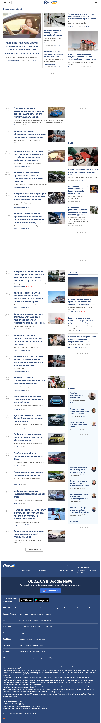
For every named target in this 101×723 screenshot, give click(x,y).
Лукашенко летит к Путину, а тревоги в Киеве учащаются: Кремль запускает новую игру (79, 411)
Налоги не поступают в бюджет (24, 326)
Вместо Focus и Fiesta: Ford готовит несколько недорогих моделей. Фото (29, 399)
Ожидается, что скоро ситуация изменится (28, 424)
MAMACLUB (36, 651)
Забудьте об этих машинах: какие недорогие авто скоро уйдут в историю (28, 437)
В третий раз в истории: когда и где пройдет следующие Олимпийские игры (79, 510)
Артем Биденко (74, 501)
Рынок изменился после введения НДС (26, 226)
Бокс (41, 620)
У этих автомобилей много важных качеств (28, 478)
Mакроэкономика (19, 525)
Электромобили (33, 633)
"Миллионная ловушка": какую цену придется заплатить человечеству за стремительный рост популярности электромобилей (82, 16)
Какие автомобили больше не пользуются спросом (81, 63)
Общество (80, 608)
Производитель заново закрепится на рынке (28, 406)
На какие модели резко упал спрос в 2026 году (53, 39)
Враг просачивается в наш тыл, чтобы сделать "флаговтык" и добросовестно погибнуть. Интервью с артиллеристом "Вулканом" (81, 320)
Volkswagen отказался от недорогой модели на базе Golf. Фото (30, 494)
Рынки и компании (13, 60)
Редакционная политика (65, 570)
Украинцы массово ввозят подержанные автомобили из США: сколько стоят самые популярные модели (22, 48)
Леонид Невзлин (74, 488)
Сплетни (28, 658)
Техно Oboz (71, 26)
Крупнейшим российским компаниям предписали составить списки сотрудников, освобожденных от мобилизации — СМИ (78, 211)
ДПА (43, 626)
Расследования (58, 608)
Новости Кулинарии (40, 639)
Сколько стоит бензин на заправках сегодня (82, 177)
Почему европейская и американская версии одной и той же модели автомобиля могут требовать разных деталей (29, 112)
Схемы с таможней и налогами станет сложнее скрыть (32, 184)
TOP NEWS (73, 273)
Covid (43, 651)
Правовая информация (65, 565)
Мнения (71, 388)
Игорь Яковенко (74, 430)
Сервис (47, 633)
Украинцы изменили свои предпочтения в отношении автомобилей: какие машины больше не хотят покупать (29, 218)
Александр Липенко (75, 515)
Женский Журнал (49, 658)
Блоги (66, 608)
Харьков (26, 614)
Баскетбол (29, 620)
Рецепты (22, 639)
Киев (20, 614)
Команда (41, 565)
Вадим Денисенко (75, 416)
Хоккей (36, 620)
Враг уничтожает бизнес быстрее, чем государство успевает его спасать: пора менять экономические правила (79, 496)
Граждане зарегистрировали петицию (26, 522)
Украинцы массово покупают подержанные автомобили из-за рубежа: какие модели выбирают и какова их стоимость (29, 156)
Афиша (21, 658)
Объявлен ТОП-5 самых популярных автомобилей (22, 57)
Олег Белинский (74, 475)
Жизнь (42, 608)
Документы (42, 570)
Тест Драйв (22, 633)
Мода (40, 658)
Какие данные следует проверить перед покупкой (27, 141)
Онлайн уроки (35, 626)
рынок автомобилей (12, 9)
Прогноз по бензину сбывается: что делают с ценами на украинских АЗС (83, 171)
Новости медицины (25, 651)
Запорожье (34, 614)
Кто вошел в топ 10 (20, 368)
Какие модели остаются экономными (26, 347)
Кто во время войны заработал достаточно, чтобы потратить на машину (37, 284)
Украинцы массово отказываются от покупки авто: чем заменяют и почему (30, 380)
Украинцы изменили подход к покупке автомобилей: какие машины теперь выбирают (52, 32)
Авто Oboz (17, 409)
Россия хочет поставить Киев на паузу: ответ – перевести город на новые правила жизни (79, 470)
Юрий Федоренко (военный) (77, 400)
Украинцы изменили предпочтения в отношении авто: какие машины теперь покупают (28, 339)
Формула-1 (47, 620)
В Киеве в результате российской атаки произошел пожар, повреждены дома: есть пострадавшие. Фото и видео (82, 339)
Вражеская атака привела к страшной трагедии (80, 308)
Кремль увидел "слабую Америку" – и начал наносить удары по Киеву (79, 483)
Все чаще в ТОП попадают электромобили (28, 163)
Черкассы (48, 614)
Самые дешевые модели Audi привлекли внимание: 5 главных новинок (29, 534)
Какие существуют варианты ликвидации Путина (78, 425)
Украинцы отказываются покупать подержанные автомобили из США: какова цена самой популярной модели (28, 297)
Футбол (21, 620)
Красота (34, 658)
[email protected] (25, 708)
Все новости (93, 608)
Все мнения (74, 521)
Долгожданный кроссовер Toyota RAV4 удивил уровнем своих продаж (28, 418)
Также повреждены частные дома (79, 344)
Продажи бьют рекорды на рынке (25, 387)
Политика (19, 608)
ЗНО (47, 626)
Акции (41, 633)
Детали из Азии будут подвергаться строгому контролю (29, 204)
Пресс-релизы (18, 125)
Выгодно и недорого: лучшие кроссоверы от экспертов (28, 473)
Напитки (29, 639)
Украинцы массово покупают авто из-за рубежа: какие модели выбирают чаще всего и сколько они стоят (29, 360)
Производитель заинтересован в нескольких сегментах (28, 541)
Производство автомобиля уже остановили (28, 500)
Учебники (26, 626)
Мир (29, 608)
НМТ (51, 626)
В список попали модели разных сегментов (28, 443)
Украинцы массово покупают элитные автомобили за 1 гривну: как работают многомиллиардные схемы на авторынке (29, 318)
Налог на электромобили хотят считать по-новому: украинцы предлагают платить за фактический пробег (30, 514)
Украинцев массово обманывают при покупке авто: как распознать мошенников (30, 134)
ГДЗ (20, 626)
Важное (72, 143)
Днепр (41, 614)
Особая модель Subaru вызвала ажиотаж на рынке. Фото (28, 456)
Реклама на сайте (24, 570)
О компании (23, 565)
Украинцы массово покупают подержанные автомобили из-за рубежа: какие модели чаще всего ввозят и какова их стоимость (54, 54)
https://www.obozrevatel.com (68, 667)
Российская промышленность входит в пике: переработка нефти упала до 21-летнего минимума (77, 395)
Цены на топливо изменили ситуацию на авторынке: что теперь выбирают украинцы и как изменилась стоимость (82, 56)
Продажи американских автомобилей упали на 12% (31, 305)
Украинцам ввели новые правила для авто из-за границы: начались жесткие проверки (28, 176)
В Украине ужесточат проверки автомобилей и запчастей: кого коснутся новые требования (30, 196)
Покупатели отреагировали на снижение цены (29, 462)
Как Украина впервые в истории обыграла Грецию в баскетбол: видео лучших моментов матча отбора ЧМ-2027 (78, 190)
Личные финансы (19, 145)
